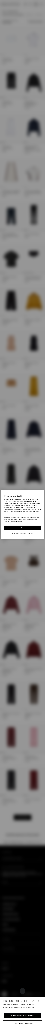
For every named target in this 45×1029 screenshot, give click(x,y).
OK (22, 528)
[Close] (22, 991)
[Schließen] (40, 493)
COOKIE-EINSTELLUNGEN (22, 533)
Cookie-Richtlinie (16, 521)
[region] (22, 514)
